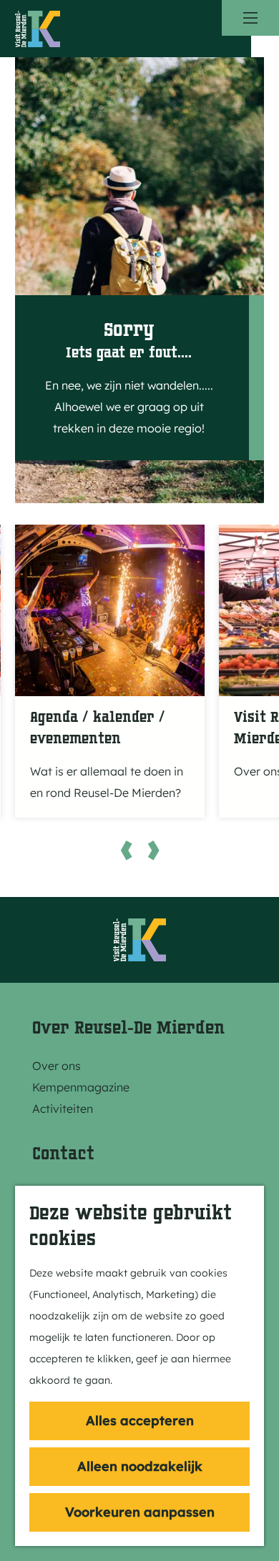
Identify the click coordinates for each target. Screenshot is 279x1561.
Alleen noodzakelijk (139, 1466)
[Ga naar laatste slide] (126, 850)
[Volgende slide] (153, 850)
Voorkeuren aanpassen (140, 1512)
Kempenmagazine (80, 1087)
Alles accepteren (140, 1420)
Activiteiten (62, 1108)
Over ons (56, 1066)
